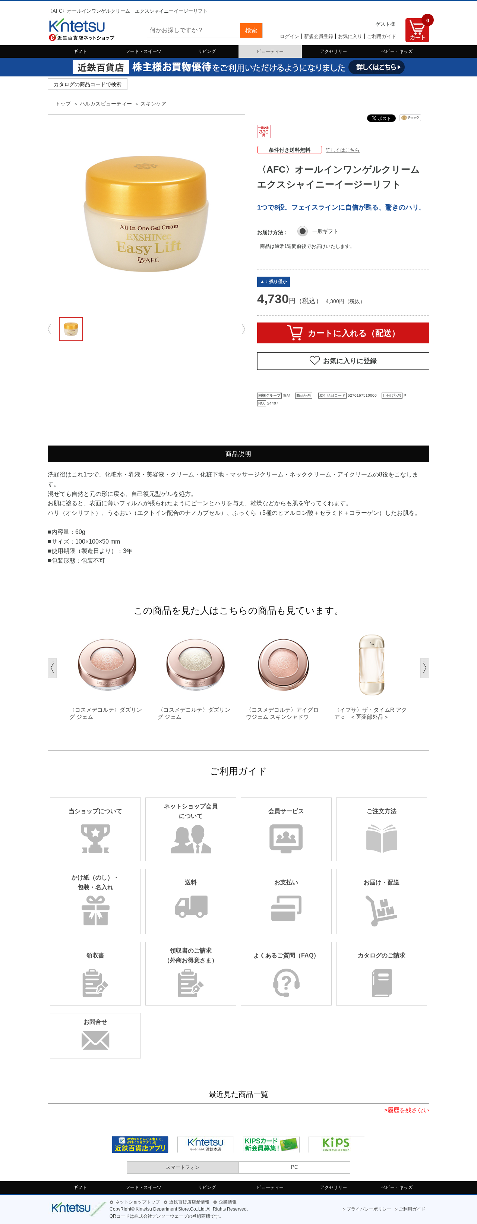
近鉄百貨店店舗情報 (189, 1202)
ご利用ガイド (381, 36)
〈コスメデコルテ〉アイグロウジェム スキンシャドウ (282, 713)
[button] (52, 668)
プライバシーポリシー (369, 1209)
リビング (207, 51)
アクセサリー (333, 51)
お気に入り (350, 36)
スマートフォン (183, 1167)
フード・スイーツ (143, 51)
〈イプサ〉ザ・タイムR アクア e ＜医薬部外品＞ (370, 713)
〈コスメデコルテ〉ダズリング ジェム (105, 713)
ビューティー (270, 51)
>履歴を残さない (406, 1110)
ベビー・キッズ (397, 51)
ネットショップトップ (137, 1202)
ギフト (80, 51)
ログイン (289, 36)
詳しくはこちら (343, 150)
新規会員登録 (318, 36)
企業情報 (228, 1202)
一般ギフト (325, 231)
